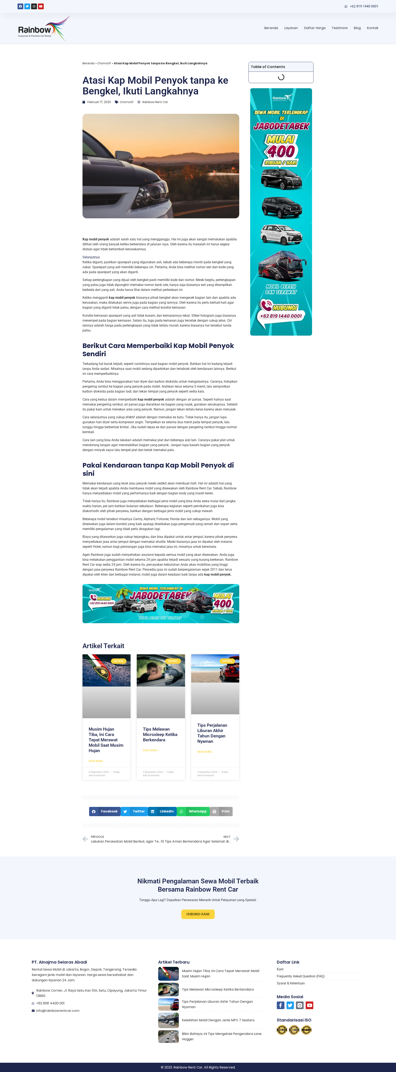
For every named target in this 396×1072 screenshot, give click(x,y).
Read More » (97, 761)
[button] (105, 811)
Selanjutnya (91, 257)
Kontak (372, 28)
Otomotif (104, 63)
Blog (357, 28)
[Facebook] (20, 6)
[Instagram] (34, 6)
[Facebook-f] (280, 1005)
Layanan (291, 28)
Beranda (271, 28)
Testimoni (340, 28)
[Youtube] (41, 6)
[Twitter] (27, 6)
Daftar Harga (314, 28)
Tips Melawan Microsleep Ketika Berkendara (160, 734)
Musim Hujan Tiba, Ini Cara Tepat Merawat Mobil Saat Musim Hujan (106, 740)
